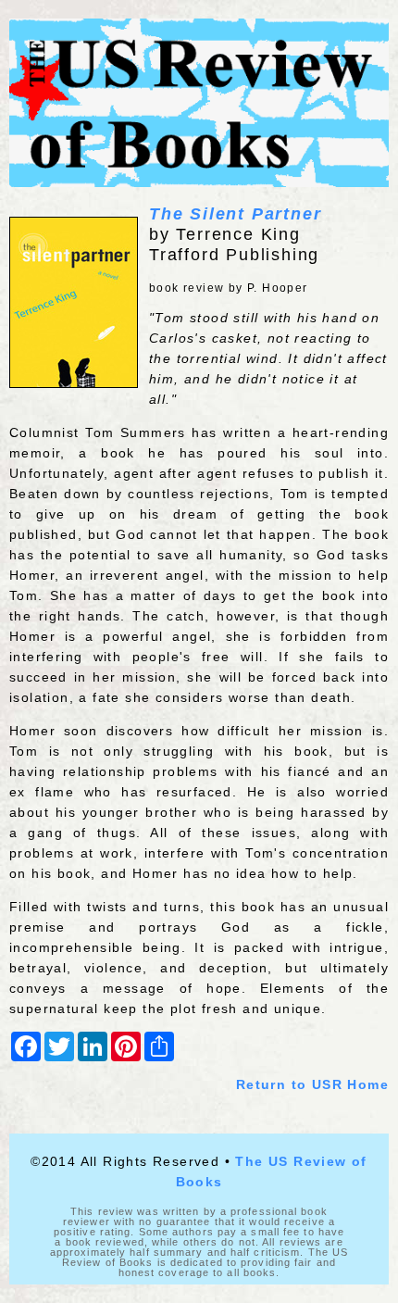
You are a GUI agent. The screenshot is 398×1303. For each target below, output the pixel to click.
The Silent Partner (235, 214)
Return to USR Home (312, 1084)
